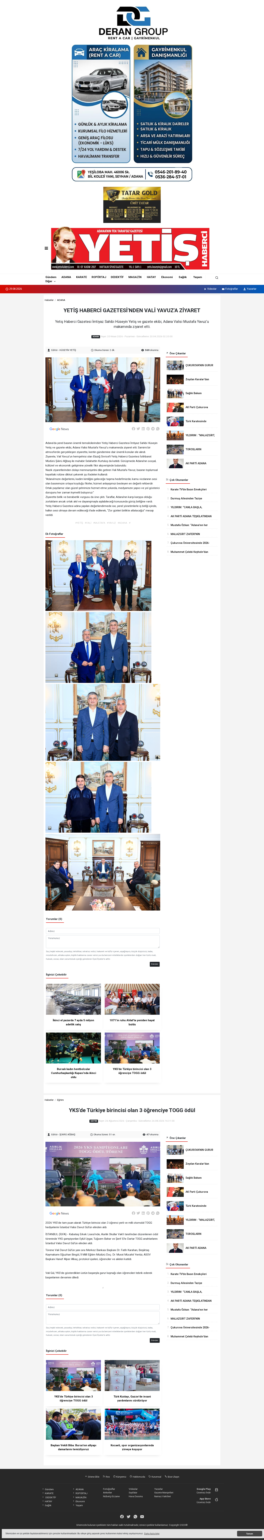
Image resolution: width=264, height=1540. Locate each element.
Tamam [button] (249, 1534)
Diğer (48, 281)
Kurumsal (156, 1476)
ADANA (66, 277)
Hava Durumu (136, 1496)
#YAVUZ (111, 522)
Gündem (50, 277)
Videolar (212, 288)
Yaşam (197, 277)
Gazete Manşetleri (163, 1492)
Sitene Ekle (93, 1476)
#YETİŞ (79, 522)
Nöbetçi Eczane (111, 1496)
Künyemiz (121, 1476)
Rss (107, 1476)
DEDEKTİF (117, 277)
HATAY (151, 277)
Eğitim (60, 1099)
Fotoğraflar (231, 288)
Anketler (107, 1492)
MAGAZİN (135, 277)
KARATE (81, 277)
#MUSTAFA (99, 522)
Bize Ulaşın (173, 1476)
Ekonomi (167, 277)
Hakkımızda (138, 1476)
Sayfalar (133, 1492)
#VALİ (88, 522)
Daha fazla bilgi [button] (151, 1533)
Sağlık (183, 277)
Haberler (49, 300)
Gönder (154, 964)
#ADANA (122, 522)
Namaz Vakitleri (162, 1496)
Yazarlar (251, 288)
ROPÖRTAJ (99, 277)
